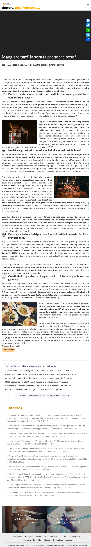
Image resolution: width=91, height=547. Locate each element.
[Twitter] (88, 25)
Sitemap (47, 540)
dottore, (21, 7)
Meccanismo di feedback (63, 540)
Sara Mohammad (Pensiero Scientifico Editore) (43, 65)
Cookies (64, 536)
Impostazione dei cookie (31, 540)
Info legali (54, 536)
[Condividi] (88, 39)
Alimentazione (8, 349)
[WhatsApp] (88, 30)
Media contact (41, 536)
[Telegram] (88, 34)
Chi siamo (29, 536)
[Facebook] (88, 20)
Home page (17, 536)
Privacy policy (75, 536)
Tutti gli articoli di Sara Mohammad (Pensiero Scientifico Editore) (43, 395)
